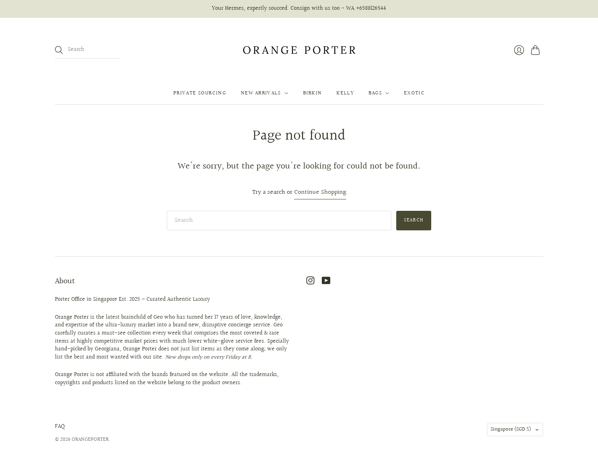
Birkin (312, 93)
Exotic (414, 93)
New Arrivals (261, 93)
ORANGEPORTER (90, 439)
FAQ (60, 426)
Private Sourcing (199, 93)
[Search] (59, 50)
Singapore (511, 429)
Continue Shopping (320, 192)
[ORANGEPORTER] (299, 50)
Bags (375, 93)
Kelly (345, 93)
